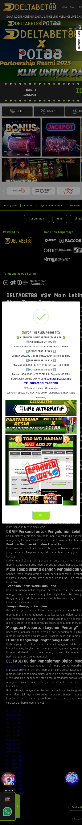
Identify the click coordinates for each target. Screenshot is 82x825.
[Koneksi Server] (9, 780)
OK (41, 515)
